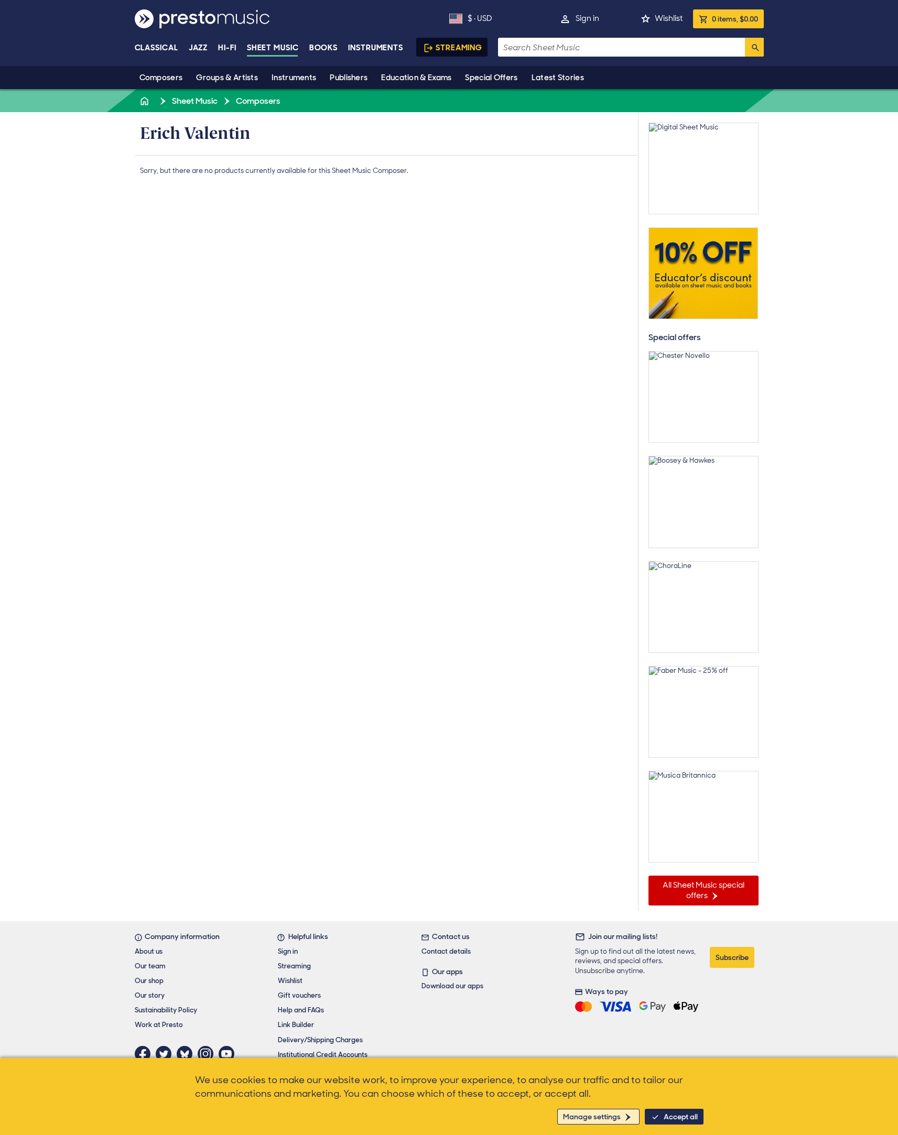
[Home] (145, 100)
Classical (156, 47)
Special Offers (491, 77)
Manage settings (592, 1116)
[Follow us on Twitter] (166, 1054)
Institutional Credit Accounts (322, 1054)
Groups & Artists (227, 77)
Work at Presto (159, 1024)
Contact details (446, 951)
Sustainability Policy (166, 1010)
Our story (150, 995)
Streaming (459, 47)
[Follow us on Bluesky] (187, 1054)
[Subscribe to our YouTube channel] (229, 1054)
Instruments (294, 77)
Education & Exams (416, 77)
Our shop (149, 980)
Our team (150, 966)
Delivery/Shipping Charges (320, 1039)
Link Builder (296, 1024)
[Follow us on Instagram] (208, 1054)
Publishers (348, 77)
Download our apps (452, 985)
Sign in (587, 18)
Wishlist (669, 18)
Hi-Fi (227, 47)
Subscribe (732, 957)
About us (149, 951)
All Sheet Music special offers (703, 890)
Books (323, 47)
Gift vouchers (299, 995)
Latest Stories (558, 77)
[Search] (754, 47)
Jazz (198, 47)
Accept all (681, 1116)
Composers (161, 77)
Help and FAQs (301, 1010)
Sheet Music (273, 47)
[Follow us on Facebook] (145, 1054)
